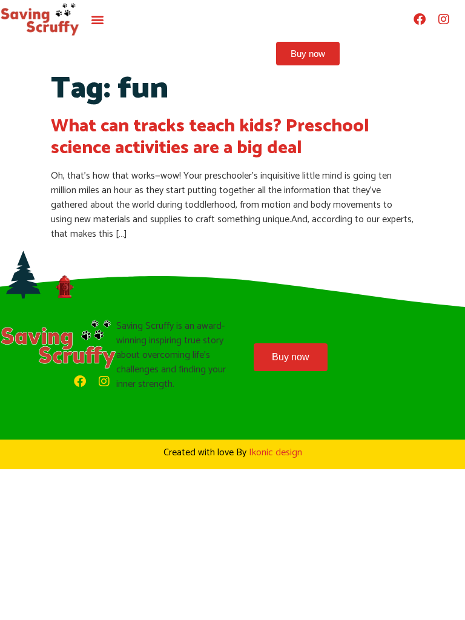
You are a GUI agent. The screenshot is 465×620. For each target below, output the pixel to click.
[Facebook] (419, 19)
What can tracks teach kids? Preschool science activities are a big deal (210, 137)
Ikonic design (275, 452)
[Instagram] (444, 19)
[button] (98, 20)
